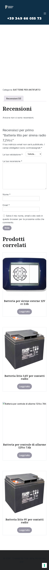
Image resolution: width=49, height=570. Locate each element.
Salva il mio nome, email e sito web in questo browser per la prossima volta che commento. (23, 219)
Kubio (27, 561)
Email (6, 205)
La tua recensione (12, 161)
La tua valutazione (13, 154)
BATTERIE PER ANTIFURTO (27, 89)
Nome (6, 194)
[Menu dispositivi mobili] (44, 13)
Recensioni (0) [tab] (13, 98)
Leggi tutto (24, 311)
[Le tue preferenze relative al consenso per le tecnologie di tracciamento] (44, 565)
